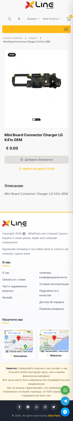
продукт (33, 37)
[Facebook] (19, 407)
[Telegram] (65, 401)
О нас (6, 272)
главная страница (12, 37)
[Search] (9, 19)
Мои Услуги (50, 18)
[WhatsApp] (65, 390)
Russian (32, 18)
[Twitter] (53, 407)
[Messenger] (65, 411)
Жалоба (7, 297)
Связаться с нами (13, 279)
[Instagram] (45, 407)
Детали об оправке (51, 302)
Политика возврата (51, 308)
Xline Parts (54, 415)
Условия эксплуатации (54, 284)
